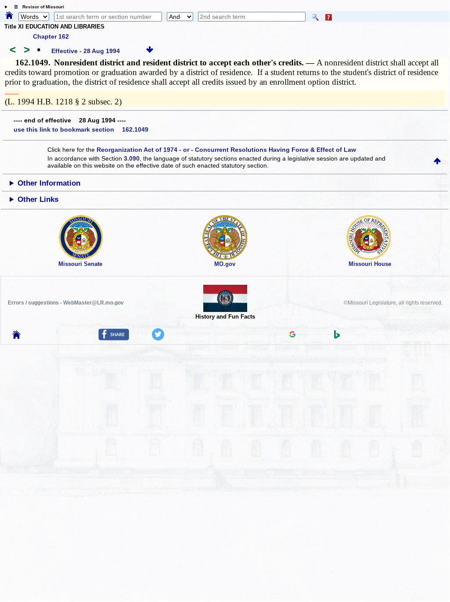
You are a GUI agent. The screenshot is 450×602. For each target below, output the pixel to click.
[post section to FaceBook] (113, 338)
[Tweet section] (158, 338)
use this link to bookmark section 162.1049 (81, 129)
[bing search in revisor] (337, 336)
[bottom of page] (149, 50)
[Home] (9, 15)
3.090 (132, 158)
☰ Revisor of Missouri (37, 6)
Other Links (38, 199)
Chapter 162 (51, 36)
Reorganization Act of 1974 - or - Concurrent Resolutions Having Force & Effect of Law (226, 149)
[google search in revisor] (292, 335)
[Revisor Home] (16, 336)
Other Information (49, 183)
